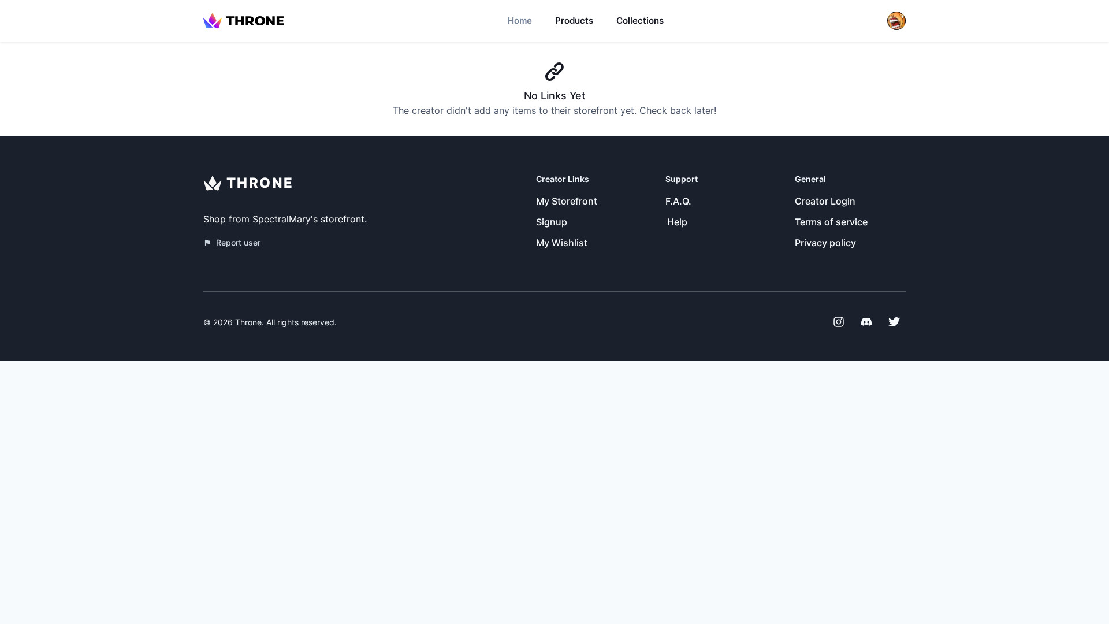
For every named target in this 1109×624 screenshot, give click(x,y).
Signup (551, 222)
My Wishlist (561, 242)
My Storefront (566, 201)
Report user (238, 242)
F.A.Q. (678, 201)
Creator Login (825, 201)
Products (574, 20)
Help (677, 222)
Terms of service (831, 222)
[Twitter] (894, 321)
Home (520, 20)
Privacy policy (825, 242)
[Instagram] (838, 321)
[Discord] (866, 321)
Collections (640, 20)
